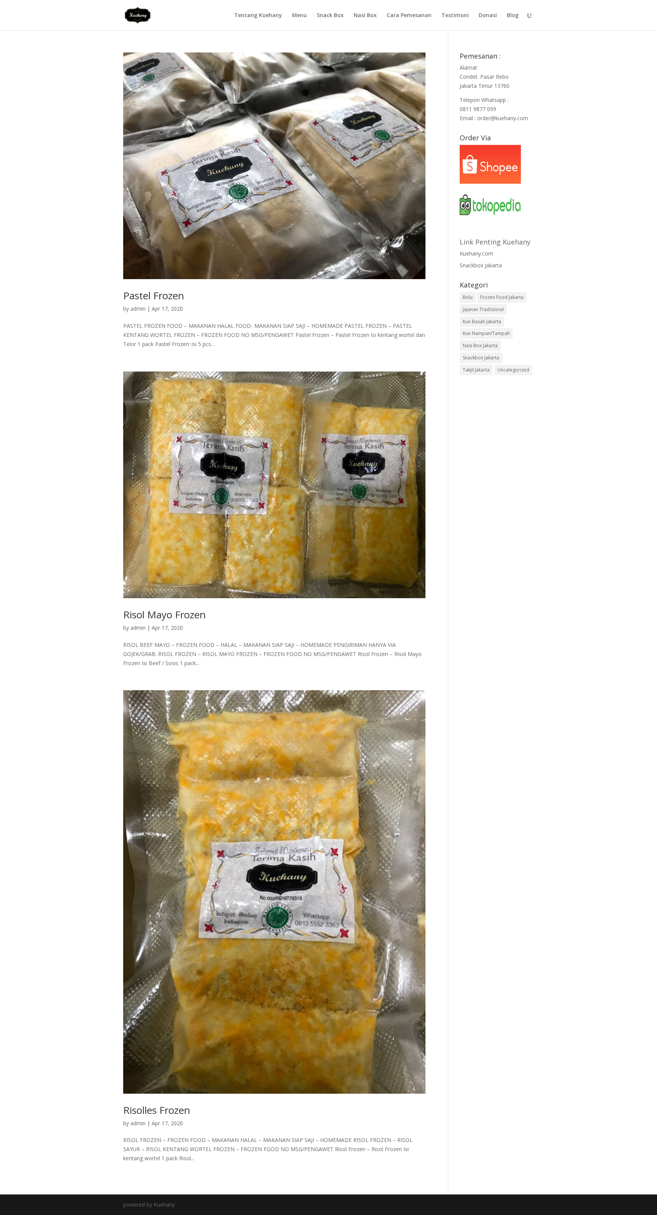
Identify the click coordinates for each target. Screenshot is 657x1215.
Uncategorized (513, 370)
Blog (513, 16)
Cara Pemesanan (409, 16)
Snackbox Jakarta (481, 265)
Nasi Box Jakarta (480, 345)
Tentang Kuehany (258, 16)
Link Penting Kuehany (495, 241)
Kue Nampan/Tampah (486, 333)
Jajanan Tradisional (483, 309)
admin (138, 308)
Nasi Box (365, 16)
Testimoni (455, 16)
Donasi (488, 16)
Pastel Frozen (153, 295)
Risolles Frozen (156, 1110)
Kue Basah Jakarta (482, 321)
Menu (299, 16)
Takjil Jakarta (476, 370)
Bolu (468, 297)
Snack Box (330, 16)
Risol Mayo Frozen (164, 614)
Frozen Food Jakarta (502, 297)
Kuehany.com (476, 253)
